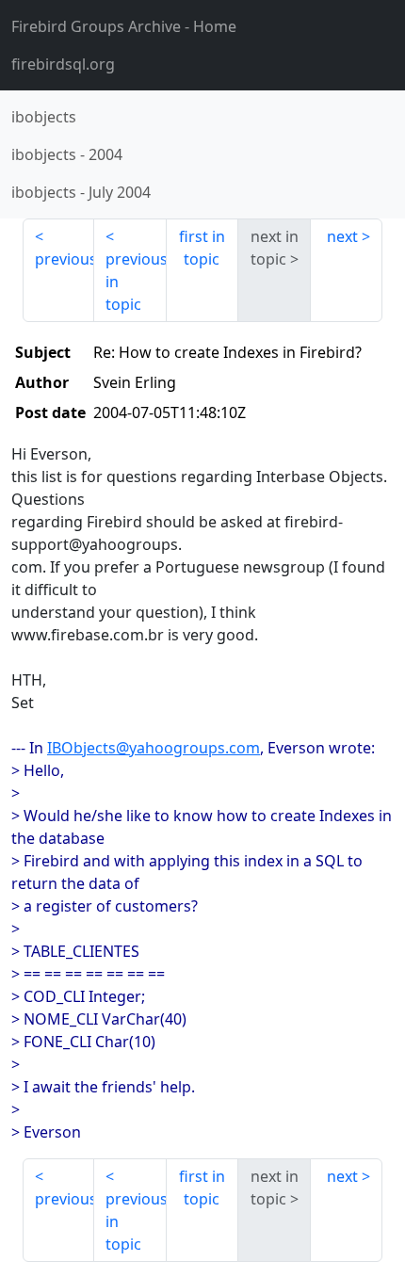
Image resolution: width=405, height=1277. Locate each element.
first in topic (202, 247)
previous (64, 259)
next (342, 236)
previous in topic (135, 282)
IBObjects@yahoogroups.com (153, 747)
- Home (123, 26)
